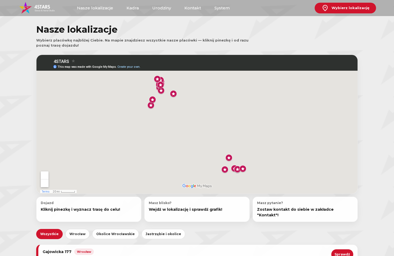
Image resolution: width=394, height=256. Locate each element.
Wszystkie (49, 234)
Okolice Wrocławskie (115, 234)
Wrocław (77, 234)
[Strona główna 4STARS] (41, 8)
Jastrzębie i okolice (163, 234)
